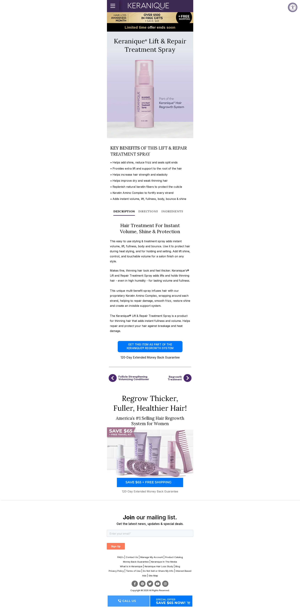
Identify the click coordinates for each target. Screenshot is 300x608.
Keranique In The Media (164, 561)
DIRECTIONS (148, 211)
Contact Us (132, 557)
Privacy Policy (116, 570)
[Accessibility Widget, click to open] (292, 7)
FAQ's (120, 557)
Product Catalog (174, 557)
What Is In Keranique (131, 566)
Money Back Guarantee (136, 561)
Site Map (153, 575)
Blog (177, 566)
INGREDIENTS (172, 211)
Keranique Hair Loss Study (159, 566)
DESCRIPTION (124, 211)
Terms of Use (133, 570)
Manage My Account (151, 557)
